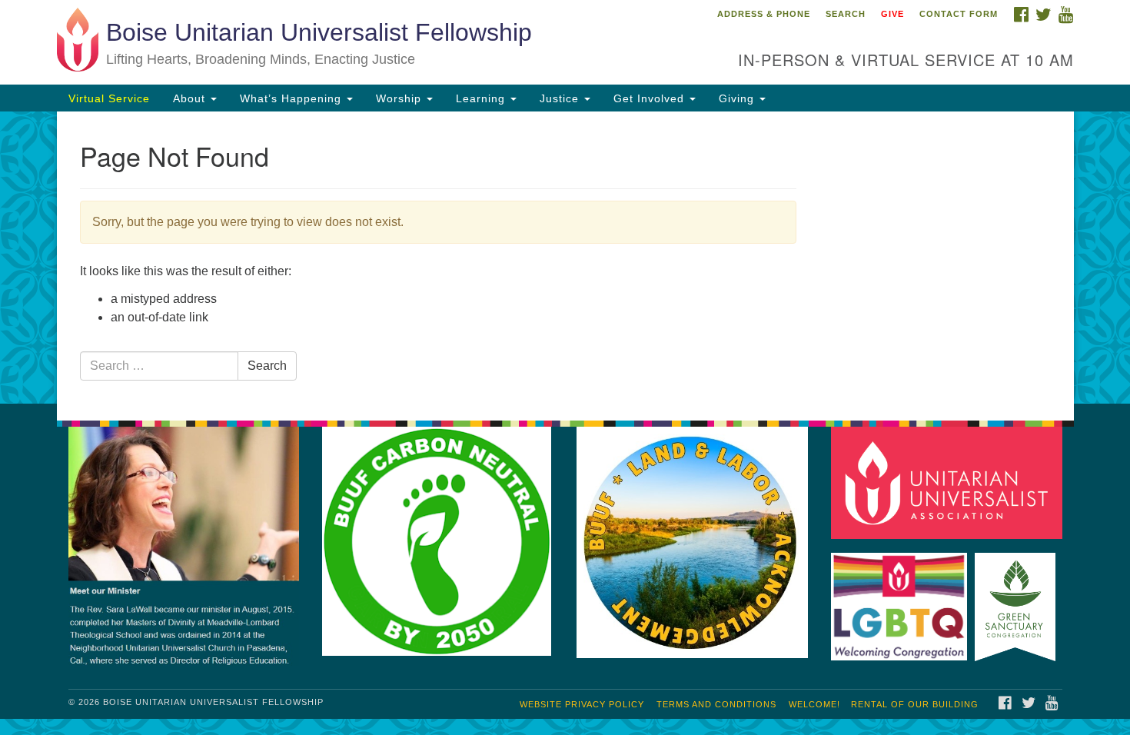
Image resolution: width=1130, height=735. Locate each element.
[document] (565, 257)
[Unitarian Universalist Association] (949, 482)
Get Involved (650, 98)
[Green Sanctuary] (1017, 599)
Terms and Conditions (716, 704)
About (191, 98)
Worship (400, 98)
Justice (561, 98)
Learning (482, 98)
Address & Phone (763, 13)
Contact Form (958, 13)
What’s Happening (292, 98)
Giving (738, 98)
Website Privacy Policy (582, 704)
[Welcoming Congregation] (901, 599)
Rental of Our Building (915, 704)
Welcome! (814, 704)
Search (846, 13)
